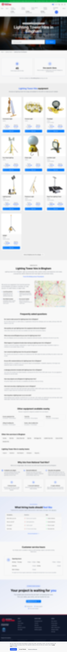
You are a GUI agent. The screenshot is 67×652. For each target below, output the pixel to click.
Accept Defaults (22, 649)
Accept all (13, 649)
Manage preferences (32, 649)
